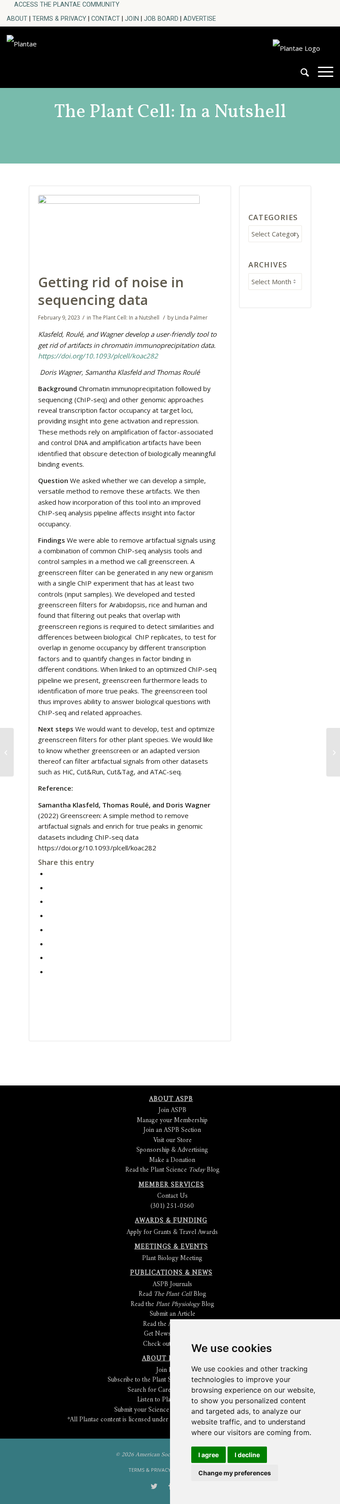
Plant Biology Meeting (172, 1258)
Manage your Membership (172, 1121)
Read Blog (172, 1294)
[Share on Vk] (50, 943)
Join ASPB (172, 1110)
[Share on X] (50, 887)
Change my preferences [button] (234, 1473)
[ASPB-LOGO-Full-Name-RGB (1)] (70, 55)
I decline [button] (247, 1454)
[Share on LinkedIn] (50, 915)
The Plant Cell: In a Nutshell (170, 112)
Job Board (161, 18)
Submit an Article (172, 1314)
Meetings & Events (171, 1247)
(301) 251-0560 (172, 1206)
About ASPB (171, 1099)
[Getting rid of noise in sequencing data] (118, 232)
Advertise (199, 18)
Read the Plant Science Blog (172, 1170)
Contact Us (172, 1196)
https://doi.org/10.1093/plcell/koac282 (98, 355)
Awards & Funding (171, 1221)
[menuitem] (67, 4)
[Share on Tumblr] (50, 929)
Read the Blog (172, 1304)
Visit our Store (172, 1140)
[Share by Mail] (50, 971)
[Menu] (321, 76)
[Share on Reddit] (50, 957)
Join (132, 18)
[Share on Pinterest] (50, 901)
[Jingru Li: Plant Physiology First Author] (333, 752)
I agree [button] (208, 1454)
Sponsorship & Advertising (172, 1150)
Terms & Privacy (59, 18)
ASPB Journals (172, 1285)
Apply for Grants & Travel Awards (172, 1232)
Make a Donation (172, 1160)
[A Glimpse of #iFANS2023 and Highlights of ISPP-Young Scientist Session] (7, 752)
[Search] (300, 76)
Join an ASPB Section (172, 1130)
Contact (105, 18)
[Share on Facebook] (50, 873)
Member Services (171, 1185)
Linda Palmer (191, 317)
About (17, 18)
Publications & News (171, 1273)
